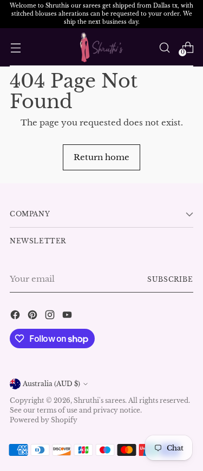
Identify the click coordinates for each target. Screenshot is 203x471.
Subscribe (170, 279)
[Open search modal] (164, 47)
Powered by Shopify (43, 420)
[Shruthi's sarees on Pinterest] (33, 316)
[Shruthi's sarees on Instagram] (50, 316)
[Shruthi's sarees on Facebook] (16, 316)
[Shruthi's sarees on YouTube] (68, 316)
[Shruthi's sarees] (101, 47)
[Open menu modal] (15, 47)
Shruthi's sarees (99, 400)
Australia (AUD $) (51, 384)
